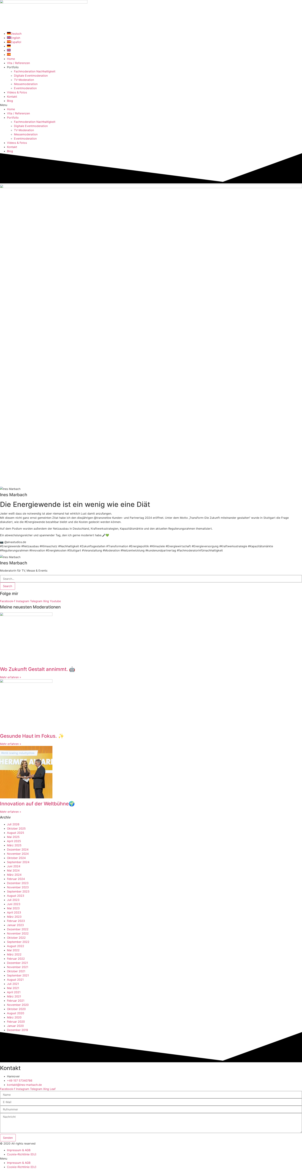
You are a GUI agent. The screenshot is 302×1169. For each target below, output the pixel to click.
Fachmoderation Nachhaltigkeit (34, 71)
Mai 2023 (13, 908)
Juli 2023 (13, 900)
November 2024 (18, 853)
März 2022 (14, 954)
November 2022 (18, 933)
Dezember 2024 (17, 849)
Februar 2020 (16, 1021)
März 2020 (14, 1017)
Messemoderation (26, 84)
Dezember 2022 (17, 929)
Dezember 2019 (17, 1030)
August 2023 (15, 895)
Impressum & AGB (18, 1150)
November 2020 (18, 1005)
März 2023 (14, 916)
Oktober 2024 (16, 858)
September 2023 (18, 891)
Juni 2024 (13, 866)
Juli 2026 (13, 824)
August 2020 (15, 1013)
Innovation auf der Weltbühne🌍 (37, 804)
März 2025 (14, 845)
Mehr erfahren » (10, 677)
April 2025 (14, 841)
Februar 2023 (16, 921)
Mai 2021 (13, 988)
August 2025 (15, 832)
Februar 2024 (16, 879)
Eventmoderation (25, 88)
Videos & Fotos (17, 92)
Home (11, 59)
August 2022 (15, 946)
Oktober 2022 (16, 937)
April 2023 (14, 912)
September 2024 (18, 862)
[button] (151, 105)
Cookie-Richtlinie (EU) (21, 1154)
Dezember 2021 (17, 963)
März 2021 (14, 996)
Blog (10, 100)
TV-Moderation (24, 80)
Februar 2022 (16, 958)
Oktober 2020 (16, 1009)
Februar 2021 (15, 1000)
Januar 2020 (15, 1026)
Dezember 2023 (17, 883)
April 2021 (13, 992)
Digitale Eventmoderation (31, 75)
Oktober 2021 (16, 971)
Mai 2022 (13, 950)
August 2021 (15, 979)
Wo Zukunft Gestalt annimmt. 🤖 (37, 669)
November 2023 (18, 887)
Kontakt (12, 96)
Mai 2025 (13, 837)
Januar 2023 (15, 925)
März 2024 (14, 874)
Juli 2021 (13, 984)
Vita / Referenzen (18, 63)
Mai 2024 (13, 870)
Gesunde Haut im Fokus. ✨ (32, 736)
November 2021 (17, 967)
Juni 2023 (13, 904)
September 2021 (18, 975)
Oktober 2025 (16, 828)
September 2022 (18, 942)
